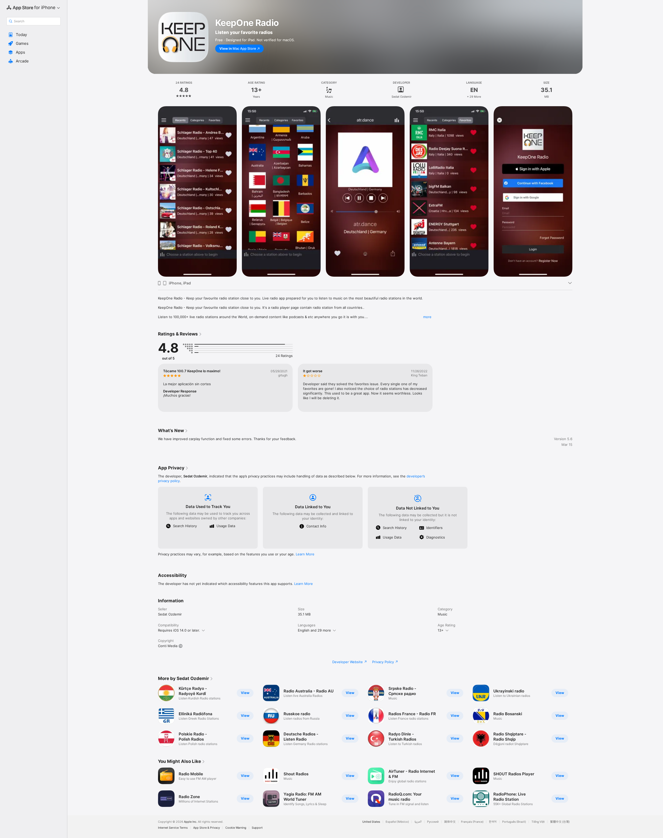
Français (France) (472, 821)
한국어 (493, 821)
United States (371, 821)
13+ (441, 630)
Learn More (305, 554)
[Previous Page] (152, 715)
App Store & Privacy (206, 827)
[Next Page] (577, 715)
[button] (33, 35)
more (427, 317)
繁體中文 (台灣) (560, 821)
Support (257, 827)
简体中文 (450, 821)
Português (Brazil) (514, 821)
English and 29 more (314, 630)
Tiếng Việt (538, 821)
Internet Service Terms (173, 827)
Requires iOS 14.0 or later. (179, 630)
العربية (418, 821)
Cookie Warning (235, 827)
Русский (433, 821)
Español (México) (397, 821)
